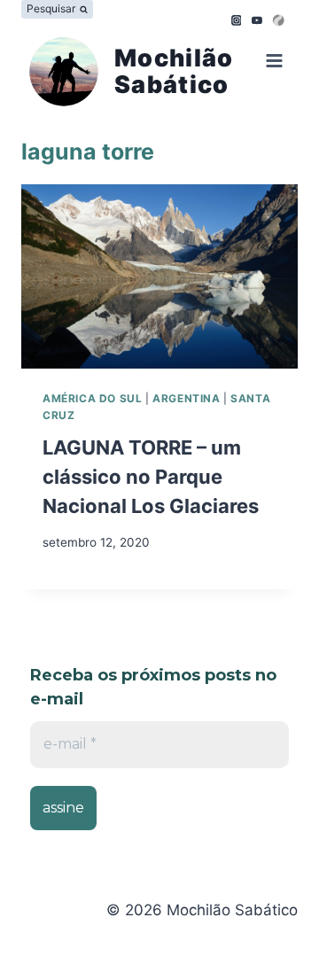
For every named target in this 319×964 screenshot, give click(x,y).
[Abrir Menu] (271, 63)
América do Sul (92, 398)
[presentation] (159, 276)
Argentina (186, 398)
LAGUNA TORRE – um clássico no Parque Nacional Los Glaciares (151, 476)
